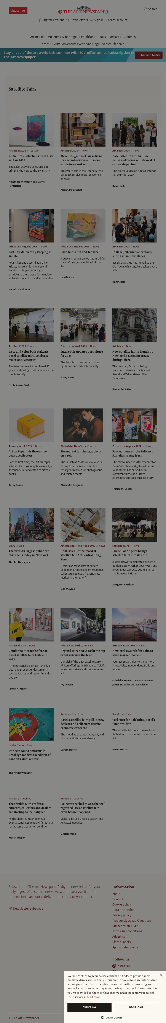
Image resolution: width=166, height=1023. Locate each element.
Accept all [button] (89, 1007)
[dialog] (115, 997)
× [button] (161, 975)
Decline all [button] (136, 1007)
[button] (113, 1017)
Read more (93, 997)
